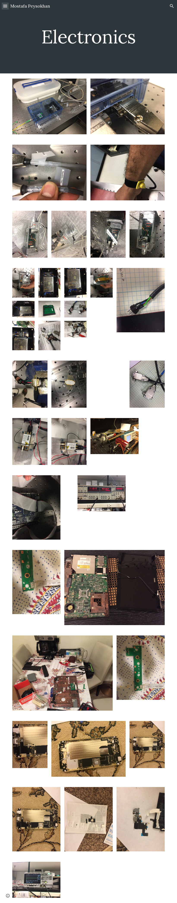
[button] (5, 6)
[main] (88, 37)
